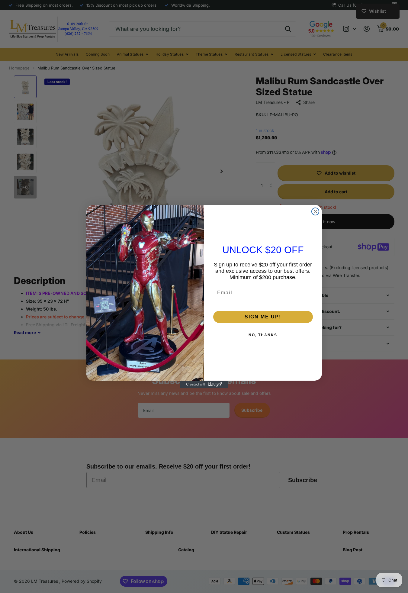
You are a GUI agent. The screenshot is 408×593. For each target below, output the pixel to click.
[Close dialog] (315, 211)
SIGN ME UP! (263, 317)
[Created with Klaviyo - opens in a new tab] (204, 384)
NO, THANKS (263, 335)
